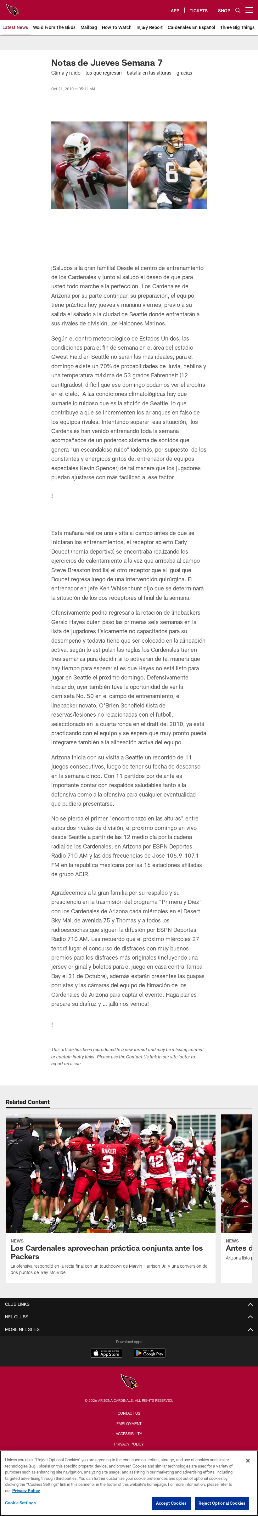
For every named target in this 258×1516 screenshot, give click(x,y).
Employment (129, 1423)
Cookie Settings (20, 1502)
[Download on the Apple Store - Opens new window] (106, 1354)
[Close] (248, 1461)
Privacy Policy (129, 1444)
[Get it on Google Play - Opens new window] (149, 1356)
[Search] (237, 10)
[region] (129, 1483)
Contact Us (129, 1413)
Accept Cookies (171, 1503)
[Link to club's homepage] (12, 8)
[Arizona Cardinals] (129, 1382)
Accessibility (129, 1433)
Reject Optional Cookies (222, 1503)
